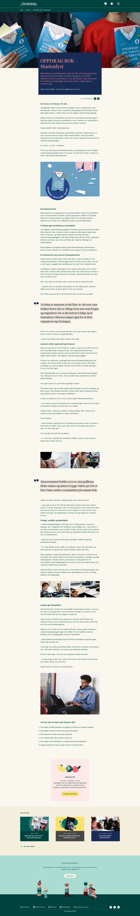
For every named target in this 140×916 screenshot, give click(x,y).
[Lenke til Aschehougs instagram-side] (114, 907)
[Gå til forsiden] (28, 4)
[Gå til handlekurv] (111, 4)
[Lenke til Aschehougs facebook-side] (110, 907)
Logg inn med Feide (70, 794)
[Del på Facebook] (95, 98)
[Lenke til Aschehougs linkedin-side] (118, 907)
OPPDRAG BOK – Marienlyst (41, 10)
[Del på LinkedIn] (98, 98)
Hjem (21, 10)
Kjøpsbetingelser (66, 907)
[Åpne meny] (118, 4)
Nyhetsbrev (53, 907)
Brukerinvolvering (40, 907)
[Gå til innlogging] (105, 4)
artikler (28, 10)
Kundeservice (26, 907)
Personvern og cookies (82, 907)
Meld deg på (70, 876)
